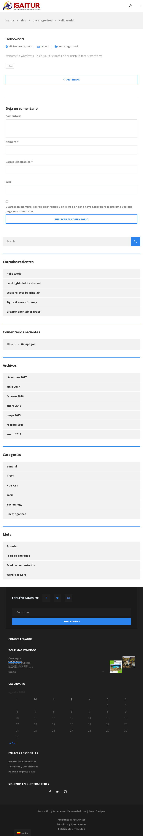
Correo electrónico (19, 162)
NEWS (10, 476)
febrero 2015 (15, 424)
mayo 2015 (14, 415)
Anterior (73, 79)
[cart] (130, 6)
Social (10, 495)
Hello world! (14, 273)
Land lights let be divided (24, 283)
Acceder (12, 546)
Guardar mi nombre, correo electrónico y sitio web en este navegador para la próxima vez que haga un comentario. (69, 209)
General (12, 466)
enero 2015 (14, 434)
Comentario (13, 116)
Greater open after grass (24, 311)
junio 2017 (13, 386)
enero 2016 (14, 405)
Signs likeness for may (22, 302)
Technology (14, 504)
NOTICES (12, 485)
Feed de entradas (18, 555)
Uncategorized (68, 46)
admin (45, 46)
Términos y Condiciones (23, 766)
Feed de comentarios (21, 565)
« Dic (12, 743)
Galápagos (28, 344)
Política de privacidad (21, 771)
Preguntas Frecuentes (22, 761)
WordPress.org (16, 574)
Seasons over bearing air (23, 292)
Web (9, 182)
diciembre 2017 (17, 377)
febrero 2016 (15, 396)
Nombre (12, 142)
